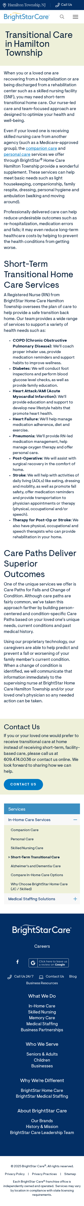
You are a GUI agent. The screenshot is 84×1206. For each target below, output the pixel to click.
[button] (62, 16)
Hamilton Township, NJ (26, 4)
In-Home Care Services (29, 820)
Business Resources (42, 983)
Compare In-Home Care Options (37, 875)
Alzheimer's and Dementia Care (36, 866)
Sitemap (70, 1174)
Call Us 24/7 (24, 976)
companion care (41, 149)
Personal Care (22, 839)
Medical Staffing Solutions (31, 899)
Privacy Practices (44, 1174)
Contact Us (23, 784)
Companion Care (25, 830)
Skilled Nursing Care (27, 848)
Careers (42, 947)
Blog (73, 976)
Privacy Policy (15, 1174)
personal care (17, 155)
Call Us (66, 5)
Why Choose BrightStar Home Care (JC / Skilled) (39, 887)
